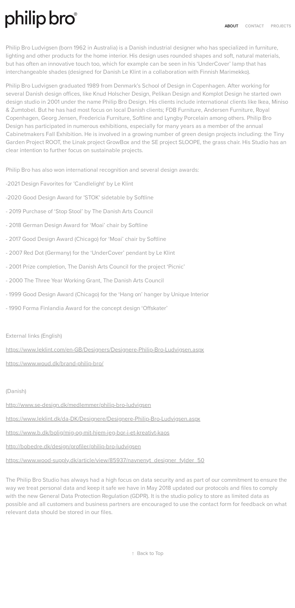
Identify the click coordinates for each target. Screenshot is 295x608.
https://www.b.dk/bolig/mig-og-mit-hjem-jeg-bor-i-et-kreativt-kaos (87, 432)
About (231, 26)
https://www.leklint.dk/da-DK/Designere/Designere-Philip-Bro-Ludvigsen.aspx (103, 418)
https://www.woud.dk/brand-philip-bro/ (54, 363)
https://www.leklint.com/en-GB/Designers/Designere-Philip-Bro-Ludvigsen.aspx (105, 349)
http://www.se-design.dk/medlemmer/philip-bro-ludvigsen (78, 405)
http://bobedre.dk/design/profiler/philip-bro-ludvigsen (73, 446)
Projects (281, 26)
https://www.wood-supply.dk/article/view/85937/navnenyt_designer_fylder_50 (105, 460)
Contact (254, 26)
